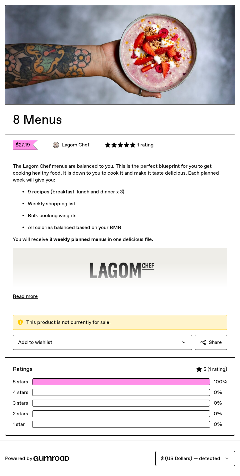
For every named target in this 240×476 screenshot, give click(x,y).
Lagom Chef (75, 145)
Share (215, 342)
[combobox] (102, 342)
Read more (25, 296)
